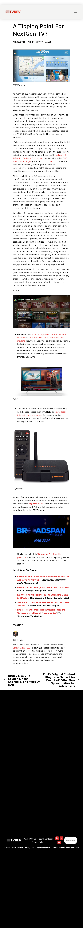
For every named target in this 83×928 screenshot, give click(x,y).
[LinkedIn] (57, 838)
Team (40, 839)
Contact (48, 839)
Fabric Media (65, 848)
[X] (61, 838)
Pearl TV (51, 161)
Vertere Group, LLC (21, 648)
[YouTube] (59, 842)
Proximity (18, 625)
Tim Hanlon (46, 42)
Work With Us (29, 839)
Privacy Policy (38, 842)
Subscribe (70, 840)
